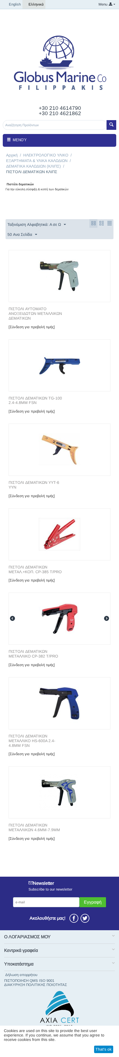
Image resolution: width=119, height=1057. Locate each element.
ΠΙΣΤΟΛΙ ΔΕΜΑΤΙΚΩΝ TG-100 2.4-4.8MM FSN (35, 400)
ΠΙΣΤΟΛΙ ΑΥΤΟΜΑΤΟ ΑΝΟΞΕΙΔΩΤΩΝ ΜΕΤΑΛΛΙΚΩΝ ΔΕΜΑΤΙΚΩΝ (35, 313)
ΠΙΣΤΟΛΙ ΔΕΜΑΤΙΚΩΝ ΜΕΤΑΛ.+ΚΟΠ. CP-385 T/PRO (35, 569)
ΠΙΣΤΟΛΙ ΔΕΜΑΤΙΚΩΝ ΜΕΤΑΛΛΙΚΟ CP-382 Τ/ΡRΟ (33, 653)
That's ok (103, 1049)
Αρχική (12, 155)
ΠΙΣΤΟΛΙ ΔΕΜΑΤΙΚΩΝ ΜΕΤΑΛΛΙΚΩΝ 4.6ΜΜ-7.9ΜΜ (34, 827)
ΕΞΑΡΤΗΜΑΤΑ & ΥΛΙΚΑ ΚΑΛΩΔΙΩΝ (37, 160)
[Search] (111, 125)
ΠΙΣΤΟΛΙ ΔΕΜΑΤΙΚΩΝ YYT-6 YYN (34, 484)
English (15, 4)
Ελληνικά (36, 4)
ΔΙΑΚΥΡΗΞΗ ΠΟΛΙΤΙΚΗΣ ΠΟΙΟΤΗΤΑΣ (35, 985)
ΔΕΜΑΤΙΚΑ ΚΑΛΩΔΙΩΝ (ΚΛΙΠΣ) (33, 166)
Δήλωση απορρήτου (21, 975)
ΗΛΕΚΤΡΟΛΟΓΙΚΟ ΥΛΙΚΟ (45, 155)
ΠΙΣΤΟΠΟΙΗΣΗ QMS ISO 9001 (29, 980)
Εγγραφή (93, 902)
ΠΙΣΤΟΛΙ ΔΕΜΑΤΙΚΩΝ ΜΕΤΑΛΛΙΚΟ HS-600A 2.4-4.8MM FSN (32, 741)
